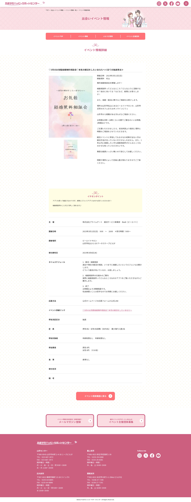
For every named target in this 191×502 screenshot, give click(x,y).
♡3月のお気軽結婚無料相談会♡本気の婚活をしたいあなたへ (107, 310)
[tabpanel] (71, 107)
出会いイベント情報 (57, 10)
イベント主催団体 (132, 36)
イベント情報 (83, 36)
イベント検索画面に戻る (95, 396)
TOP (47, 10)
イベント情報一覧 (70, 10)
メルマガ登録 (108, 36)
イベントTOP (58, 36)
